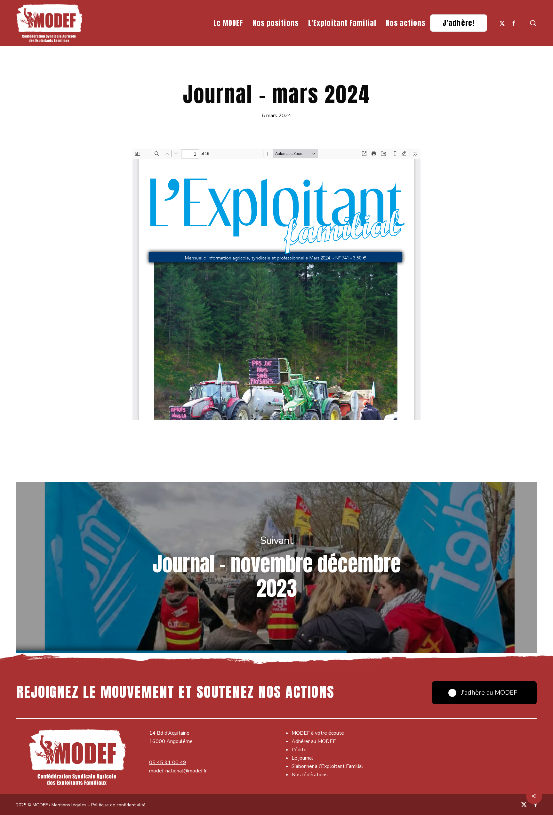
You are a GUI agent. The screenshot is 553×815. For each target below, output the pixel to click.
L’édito (299, 749)
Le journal (302, 758)
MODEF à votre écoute (318, 733)
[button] (484, 693)
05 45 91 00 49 (167, 762)
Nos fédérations (310, 774)
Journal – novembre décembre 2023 (276, 567)
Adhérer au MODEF (314, 741)
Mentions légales (69, 805)
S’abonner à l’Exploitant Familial (327, 766)
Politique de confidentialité (118, 805)
